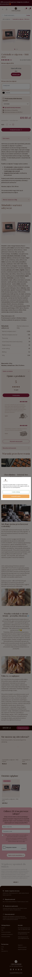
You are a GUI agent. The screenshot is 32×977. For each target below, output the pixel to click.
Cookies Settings (16, 492)
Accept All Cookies (16, 496)
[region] (16, 488)
